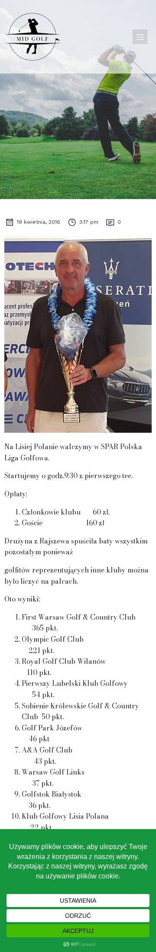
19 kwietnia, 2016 (38, 222)
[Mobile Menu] (140, 36)
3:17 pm (88, 222)
